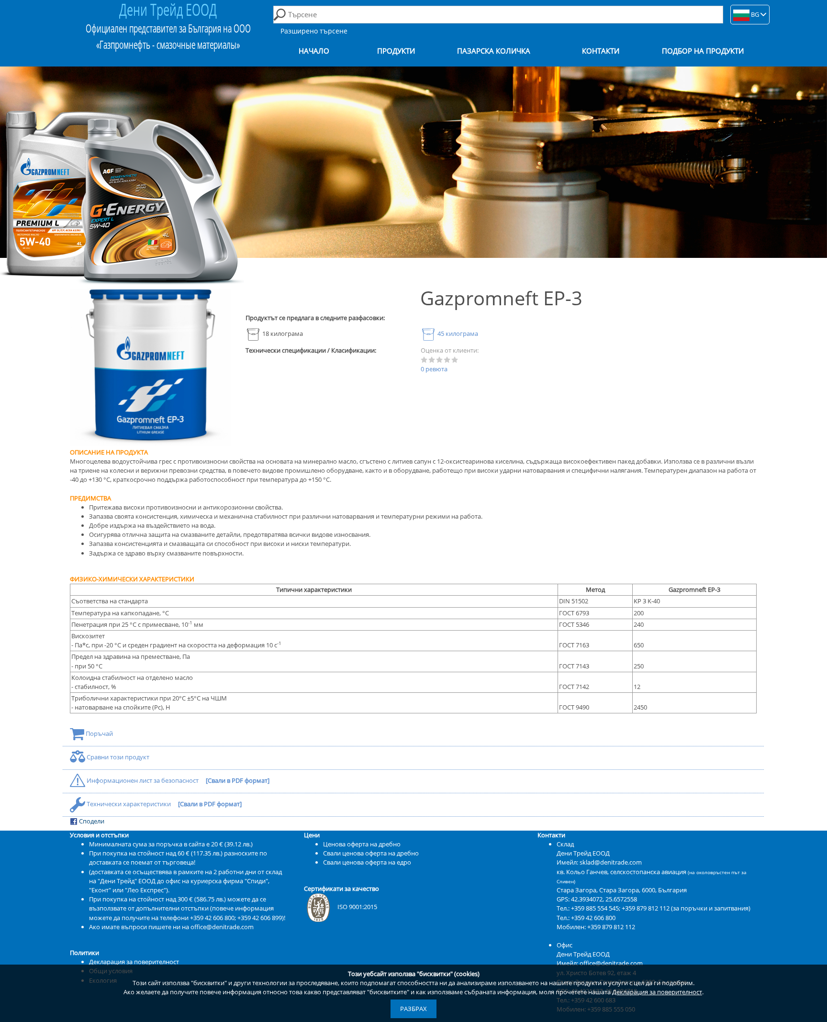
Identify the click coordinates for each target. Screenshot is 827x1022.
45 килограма (457, 333)
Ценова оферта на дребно (362, 844)
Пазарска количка (493, 51)
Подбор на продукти (703, 51)
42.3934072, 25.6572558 (604, 899)
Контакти (600, 51)
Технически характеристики (128, 804)
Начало (314, 51)
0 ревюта (434, 369)
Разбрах (413, 1008)
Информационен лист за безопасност (142, 780)
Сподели (91, 821)
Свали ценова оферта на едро (367, 862)
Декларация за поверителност (657, 992)
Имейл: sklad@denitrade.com (599, 862)
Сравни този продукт (117, 757)
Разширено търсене (313, 30)
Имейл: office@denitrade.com (600, 963)
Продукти (396, 51)
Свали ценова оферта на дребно (371, 853)
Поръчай (98, 733)
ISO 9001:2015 (357, 906)
